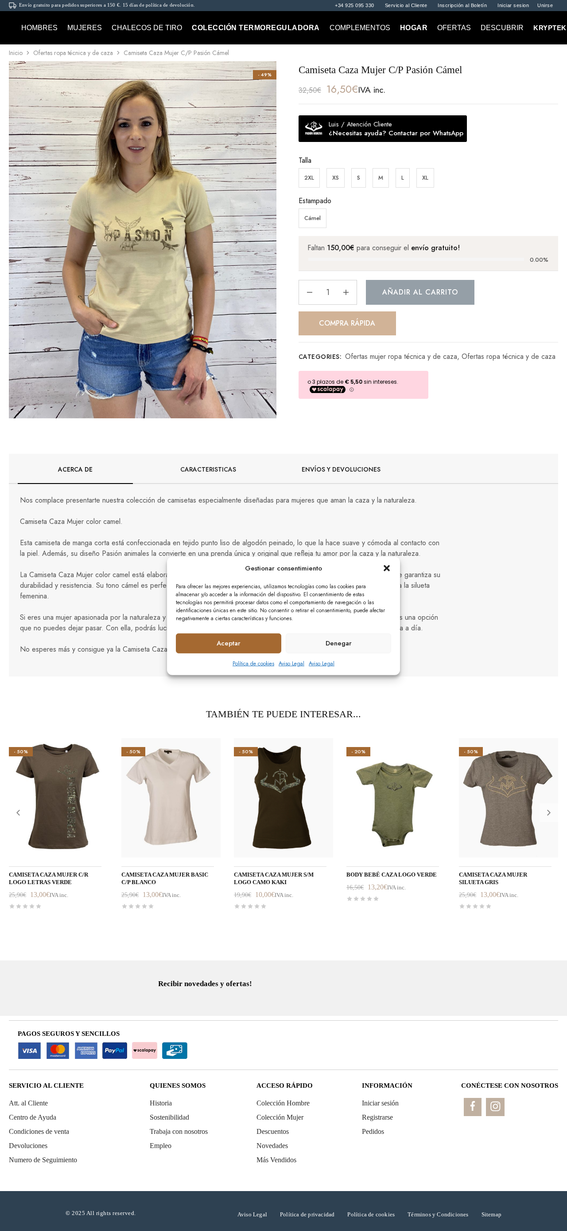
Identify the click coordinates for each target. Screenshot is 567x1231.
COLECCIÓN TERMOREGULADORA (256, 27)
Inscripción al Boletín (462, 5)
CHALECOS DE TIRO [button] (147, 27)
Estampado (315, 201)
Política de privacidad (307, 1214)
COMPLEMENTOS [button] (360, 27)
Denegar (339, 643)
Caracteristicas (208, 469)
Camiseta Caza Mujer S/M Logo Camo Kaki (274, 878)
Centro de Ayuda (32, 1117)
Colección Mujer (279, 1117)
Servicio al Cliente (406, 5)
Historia (161, 1103)
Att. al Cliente (28, 1103)
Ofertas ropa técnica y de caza (73, 52)
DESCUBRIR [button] (502, 27)
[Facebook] (473, 1107)
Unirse (545, 5)
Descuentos (272, 1131)
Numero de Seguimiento (43, 1160)
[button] (386, 568)
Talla (305, 160)
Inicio (16, 52)
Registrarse (377, 1117)
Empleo (160, 1145)
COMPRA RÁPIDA (347, 323)
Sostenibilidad (169, 1117)
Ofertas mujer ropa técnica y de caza (401, 356)
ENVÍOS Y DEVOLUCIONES (341, 469)
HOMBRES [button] (39, 27)
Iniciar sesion (513, 5)
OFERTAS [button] (454, 27)
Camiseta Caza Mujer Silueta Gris (493, 878)
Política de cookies (253, 663)
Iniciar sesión (380, 1103)
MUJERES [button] (84, 27)
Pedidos (373, 1131)
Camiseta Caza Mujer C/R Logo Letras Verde (48, 878)
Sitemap (491, 1214)
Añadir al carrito (420, 292)
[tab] (75, 474)
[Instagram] (495, 1107)
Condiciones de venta (39, 1131)
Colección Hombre (283, 1103)
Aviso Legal (291, 663)
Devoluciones (28, 1145)
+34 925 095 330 (354, 5)
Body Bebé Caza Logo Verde (391, 874)
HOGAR (414, 27)
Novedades (272, 1145)
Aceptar (229, 643)
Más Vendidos (276, 1160)
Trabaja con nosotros (179, 1131)
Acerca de (75, 469)
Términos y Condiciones (438, 1214)
